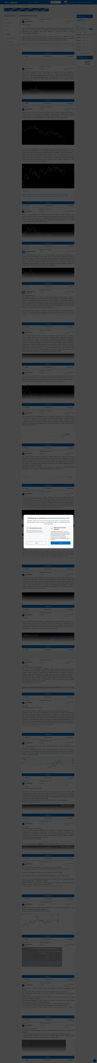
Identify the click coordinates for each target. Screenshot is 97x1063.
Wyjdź (36, 543)
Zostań (60, 543)
